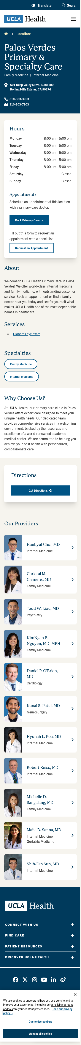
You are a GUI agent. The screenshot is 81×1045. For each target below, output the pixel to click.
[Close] (75, 994)
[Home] (6, 33)
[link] (15, 979)
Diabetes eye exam (26, 334)
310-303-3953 (19, 99)
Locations (23, 33)
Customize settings (40, 1021)
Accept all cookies (40, 1033)
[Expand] (72, 924)
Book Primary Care (27, 220)
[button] (41, 5)
